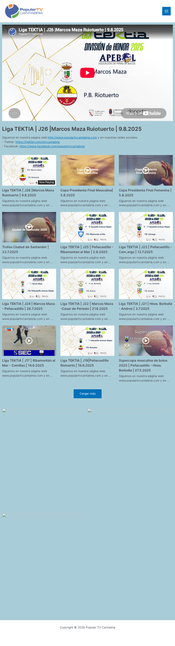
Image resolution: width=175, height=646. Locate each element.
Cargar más (88, 393)
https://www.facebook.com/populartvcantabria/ (52, 146)
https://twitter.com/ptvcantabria (38, 142)
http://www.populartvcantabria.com (72, 137)
